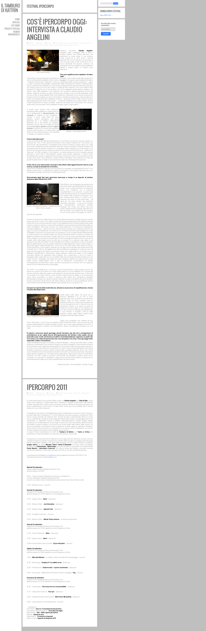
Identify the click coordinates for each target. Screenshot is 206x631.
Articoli (16, 22)
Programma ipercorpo (73, 45)
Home (17, 19)
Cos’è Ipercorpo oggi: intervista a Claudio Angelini (57, 29)
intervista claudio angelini (46, 45)
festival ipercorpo (73, 43)
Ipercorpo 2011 (47, 387)
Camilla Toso (41, 393)
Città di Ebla (76, 393)
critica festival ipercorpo (61, 43)
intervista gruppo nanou (60, 45)
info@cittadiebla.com (49, 457)
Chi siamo (15, 25)
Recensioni (51, 393)
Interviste (49, 43)
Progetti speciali (12, 28)
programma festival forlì (43, 394)
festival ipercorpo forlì (85, 43)
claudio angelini (85, 393)
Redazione (40, 43)
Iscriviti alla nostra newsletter (108, 24)
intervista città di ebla (32, 45)
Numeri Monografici (14, 33)
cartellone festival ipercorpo (65, 393)
